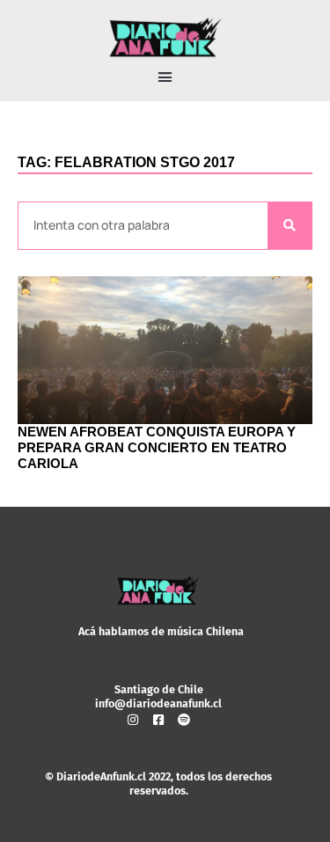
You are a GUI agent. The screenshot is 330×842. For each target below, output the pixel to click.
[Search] (290, 225)
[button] (165, 77)
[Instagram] (133, 720)
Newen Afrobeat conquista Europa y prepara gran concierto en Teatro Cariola (157, 447)
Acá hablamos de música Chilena (161, 631)
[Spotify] (184, 720)
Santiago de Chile (158, 689)
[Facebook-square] (158, 720)
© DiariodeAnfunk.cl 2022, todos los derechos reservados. (158, 783)
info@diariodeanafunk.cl (158, 703)
